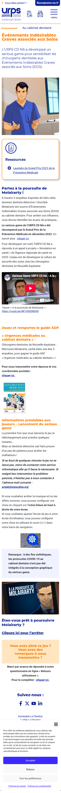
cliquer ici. (42, 680)
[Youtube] (34, 703)
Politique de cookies (17, 786)
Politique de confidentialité (39, 786)
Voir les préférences (30, 778)
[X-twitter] (27, 703)
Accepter (30, 760)
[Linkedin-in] (40, 703)
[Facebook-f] (21, 703)
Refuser (30, 769)
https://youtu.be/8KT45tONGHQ (20, 311)
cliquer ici (23, 238)
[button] (56, 724)
